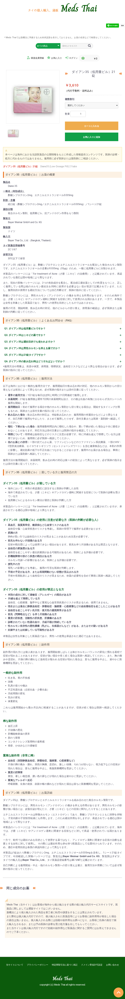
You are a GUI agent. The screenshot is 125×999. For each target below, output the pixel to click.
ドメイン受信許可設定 (91, 965)
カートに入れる (91, 126)
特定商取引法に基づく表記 (64, 965)
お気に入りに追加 (91, 137)
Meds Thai (79, 8)
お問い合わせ (112, 965)
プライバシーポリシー (37, 965)
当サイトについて (14, 965)
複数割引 (70, 99)
